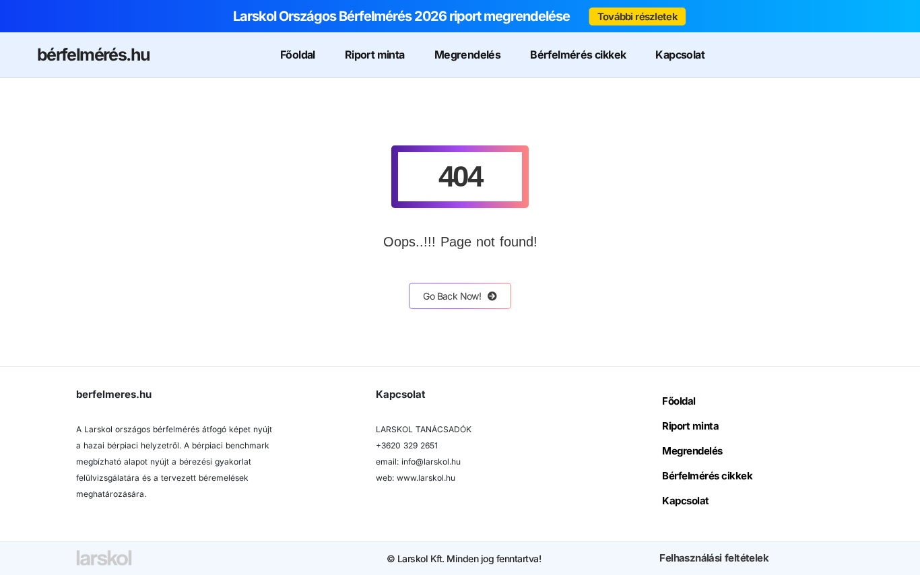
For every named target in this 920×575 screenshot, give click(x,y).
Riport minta (375, 54)
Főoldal (297, 54)
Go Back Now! (452, 296)
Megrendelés (467, 54)
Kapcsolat (679, 54)
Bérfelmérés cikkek (578, 54)
